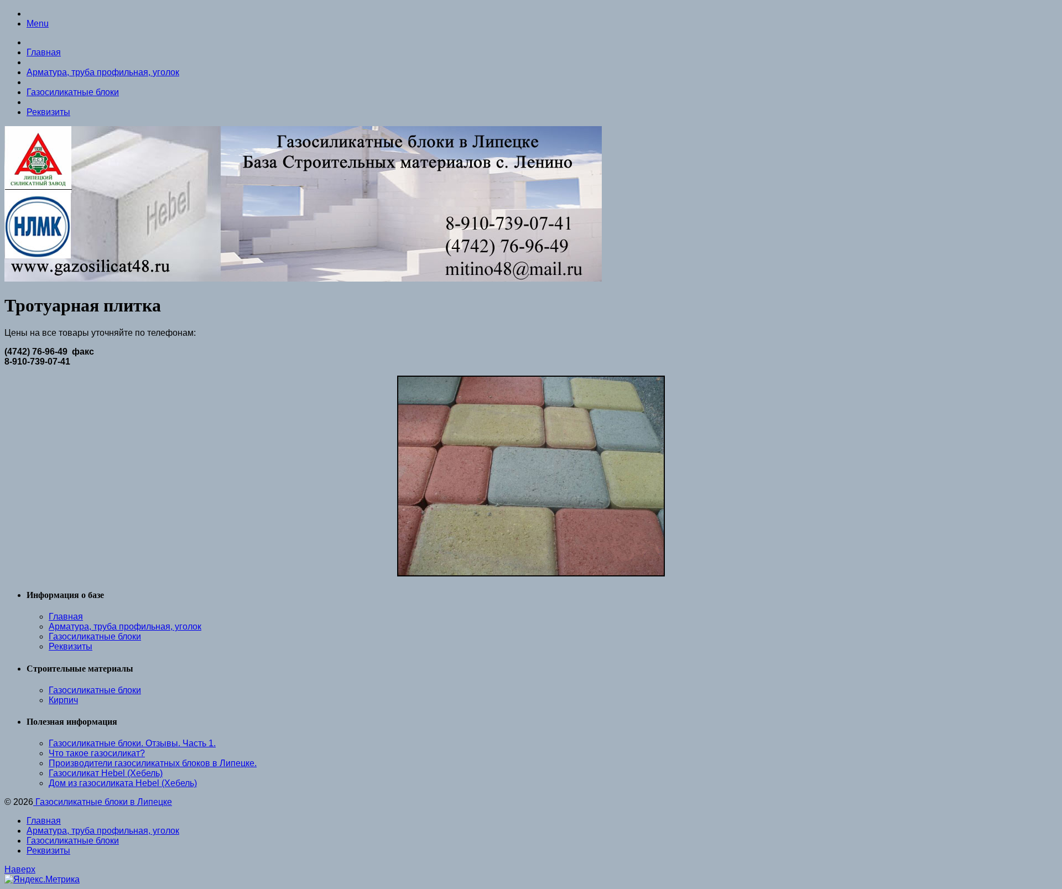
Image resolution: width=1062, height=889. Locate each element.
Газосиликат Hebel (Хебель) (106, 773)
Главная (44, 52)
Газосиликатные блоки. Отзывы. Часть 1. (132, 743)
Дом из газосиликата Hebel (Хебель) (123, 783)
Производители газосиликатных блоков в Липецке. (153, 763)
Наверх (19, 869)
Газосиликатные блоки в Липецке (102, 802)
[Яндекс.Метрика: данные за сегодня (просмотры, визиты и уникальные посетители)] (42, 880)
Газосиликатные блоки (73, 92)
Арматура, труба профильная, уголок (103, 72)
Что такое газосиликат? (97, 753)
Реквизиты (48, 112)
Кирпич (63, 700)
